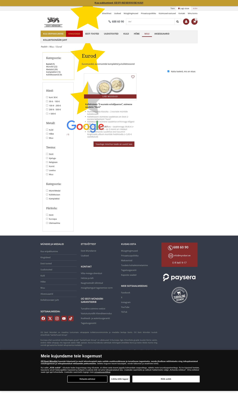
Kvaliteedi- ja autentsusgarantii (95, 318)
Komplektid (54, 198)
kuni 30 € (53, 97)
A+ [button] (196, 8)
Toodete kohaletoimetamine (134, 265)
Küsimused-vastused (167, 13)
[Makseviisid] (179, 277)
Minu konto (193, 13)
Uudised (117, 13)
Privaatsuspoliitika (148, 13)
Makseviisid (126, 260)
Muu (146, 33)
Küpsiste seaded (128, 274)
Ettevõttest (106, 13)
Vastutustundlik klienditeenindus (96, 313)
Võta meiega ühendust (91, 273)
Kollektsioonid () (54, 74)
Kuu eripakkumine (53, 33)
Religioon (53, 162)
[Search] (178, 21)
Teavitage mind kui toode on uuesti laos (114, 144)
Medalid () (52, 69)
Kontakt (181, 13)
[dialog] (119, 370)
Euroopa (53, 219)
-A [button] (194, 8)
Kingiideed (74, 33)
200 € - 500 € (55, 109)
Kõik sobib (166, 379)
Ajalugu (52, 158)
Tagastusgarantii (88, 323)
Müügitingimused (131, 13)
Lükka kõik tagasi (119, 379)
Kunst (51, 166)
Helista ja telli (87, 278)
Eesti (51, 154)
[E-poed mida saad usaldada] (179, 295)
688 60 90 (118, 21)
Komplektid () (53, 72)
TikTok (124, 311)
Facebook (125, 292)
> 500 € (52, 113)
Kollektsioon (54, 194)
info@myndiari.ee (182, 255)
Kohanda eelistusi (87, 379)
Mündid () (51, 66)
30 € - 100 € (54, 101)
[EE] (53, 21)
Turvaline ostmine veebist (93, 308)
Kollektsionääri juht (55, 39)
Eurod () (50, 64)
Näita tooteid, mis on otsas (183, 71)
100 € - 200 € (55, 105)
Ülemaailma (54, 223)
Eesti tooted (92, 33)
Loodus (52, 170)
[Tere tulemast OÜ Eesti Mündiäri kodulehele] (186, 21)
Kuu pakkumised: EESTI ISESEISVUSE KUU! (119, 3)
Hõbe (137, 33)
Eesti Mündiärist (88, 250)
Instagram (126, 302)
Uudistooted (111, 33)
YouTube (125, 307)
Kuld (126, 33)
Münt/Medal (54, 190)
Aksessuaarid (161, 33)
